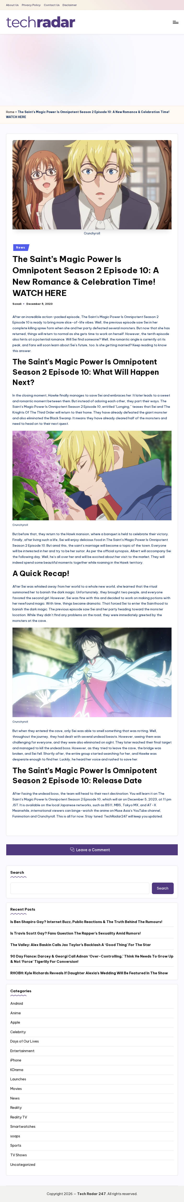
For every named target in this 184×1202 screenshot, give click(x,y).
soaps (15, 1136)
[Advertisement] (92, 69)
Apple (15, 1022)
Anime (15, 1013)
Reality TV (18, 1117)
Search (17, 872)
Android (16, 1003)
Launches (18, 1079)
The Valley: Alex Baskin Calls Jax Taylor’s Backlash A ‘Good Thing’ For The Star (80, 945)
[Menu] (175, 22)
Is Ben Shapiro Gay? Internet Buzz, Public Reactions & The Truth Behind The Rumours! (86, 922)
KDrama (16, 1070)
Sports (15, 1145)
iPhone (15, 1060)
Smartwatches (22, 1126)
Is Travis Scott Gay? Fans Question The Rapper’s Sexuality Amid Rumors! (75, 933)
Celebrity (18, 1032)
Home (10, 112)
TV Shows (18, 1155)
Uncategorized (22, 1164)
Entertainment (22, 1051)
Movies (16, 1089)
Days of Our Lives (24, 1041)
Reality (16, 1108)
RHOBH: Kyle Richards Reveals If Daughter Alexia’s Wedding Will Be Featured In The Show (89, 973)
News (20, 247)
